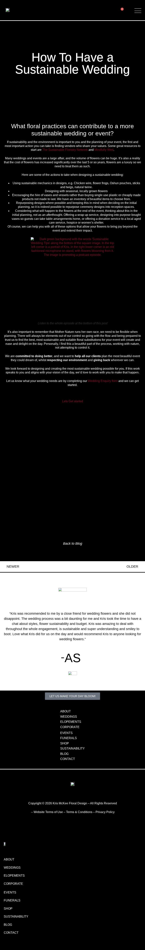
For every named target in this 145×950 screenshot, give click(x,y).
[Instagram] (69, 795)
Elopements (70, 721)
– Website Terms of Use (47, 812)
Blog (64, 753)
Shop (64, 743)
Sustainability (72, 748)
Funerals (68, 738)
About (65, 711)
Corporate (69, 727)
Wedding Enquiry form (103, 381)
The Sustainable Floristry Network (65, 149)
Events (66, 733)
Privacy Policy (105, 812)
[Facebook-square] (75, 795)
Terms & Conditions (79, 812)
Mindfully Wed (103, 149)
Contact (67, 759)
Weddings (68, 716)
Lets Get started (72, 401)
